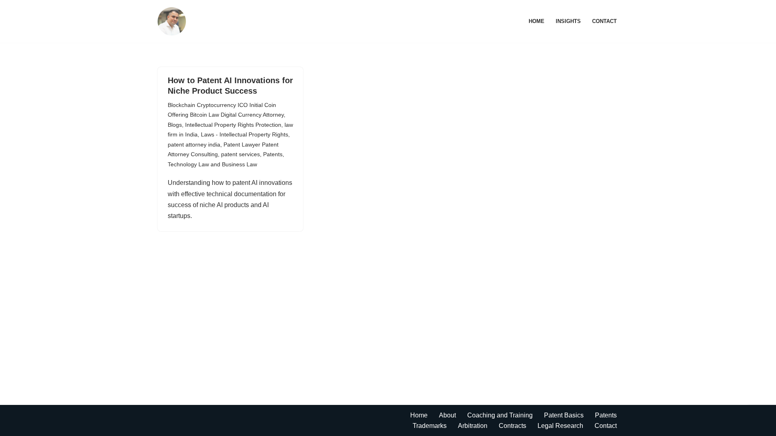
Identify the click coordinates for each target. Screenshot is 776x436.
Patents (273, 154)
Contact (604, 21)
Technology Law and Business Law (212, 164)
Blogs (175, 125)
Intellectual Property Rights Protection (233, 125)
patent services (240, 154)
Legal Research (560, 425)
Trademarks (430, 425)
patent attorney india (194, 144)
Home (536, 21)
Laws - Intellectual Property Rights (244, 134)
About (447, 415)
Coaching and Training (500, 415)
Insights (568, 21)
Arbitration (472, 425)
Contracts (512, 425)
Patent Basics (564, 415)
